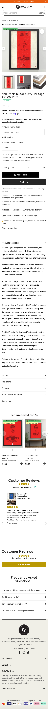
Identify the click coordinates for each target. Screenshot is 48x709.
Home (4, 21)
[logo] (24, 7)
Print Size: (11, 127)
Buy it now (24, 182)
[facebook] (19, 652)
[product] (42, 31)
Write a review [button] (24, 564)
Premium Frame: (13, 142)
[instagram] (24, 652)
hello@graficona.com (27, 648)
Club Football (13, 21)
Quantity (5, 167)
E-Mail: (15, 648)
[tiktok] (28, 652)
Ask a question (10, 228)
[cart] (45, 7)
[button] (3, 7)
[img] (24, 484)
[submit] (43, 688)
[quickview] (12, 450)
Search (42, 13)
